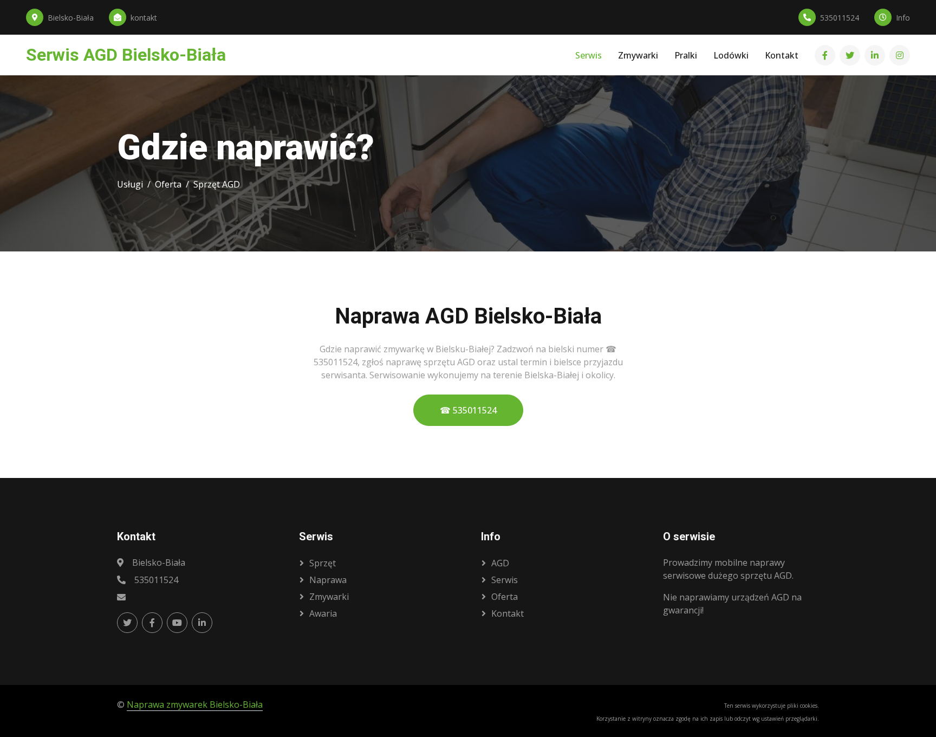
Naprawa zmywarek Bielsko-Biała (195, 704)
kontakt (507, 613)
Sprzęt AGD (216, 184)
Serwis (588, 55)
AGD (500, 563)
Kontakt (781, 55)
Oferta (168, 184)
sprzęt (322, 563)
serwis (504, 580)
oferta (504, 597)
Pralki (685, 55)
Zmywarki (638, 55)
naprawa (328, 580)
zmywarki (329, 597)
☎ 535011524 (468, 410)
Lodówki (731, 55)
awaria (323, 613)
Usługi (130, 184)
